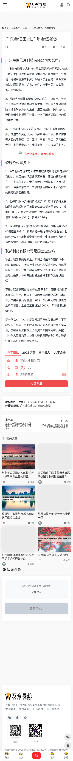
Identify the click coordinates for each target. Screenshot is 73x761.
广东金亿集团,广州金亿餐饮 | (36, 405)
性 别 (12, 367)
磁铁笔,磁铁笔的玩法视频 (53, 555)
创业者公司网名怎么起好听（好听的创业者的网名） (18, 474)
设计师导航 (53, 709)
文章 (25, 28)
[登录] (62, 5)
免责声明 (24, 709)
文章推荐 (15, 28)
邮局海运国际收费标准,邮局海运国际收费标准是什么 (54, 474)
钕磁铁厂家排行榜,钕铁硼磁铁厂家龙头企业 (18, 515)
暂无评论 (14, 570)
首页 (6, 28)
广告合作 (38, 709)
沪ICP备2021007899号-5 (36, 749)
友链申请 (10, 709)
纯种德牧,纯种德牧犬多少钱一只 (54, 515)
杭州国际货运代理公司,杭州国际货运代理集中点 (18, 556)
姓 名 (12, 360)
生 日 (12, 374)
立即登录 (36, 591)
